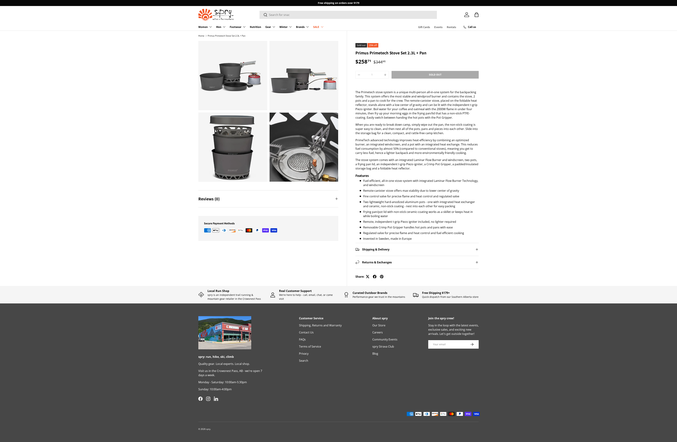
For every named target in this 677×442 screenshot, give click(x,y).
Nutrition (255, 27)
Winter (283, 27)
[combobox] (348, 15)
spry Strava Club (383, 346)
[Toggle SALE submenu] (322, 27)
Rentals (451, 27)
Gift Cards (424, 27)
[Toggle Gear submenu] (274, 27)
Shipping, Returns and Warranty (320, 325)
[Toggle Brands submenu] (307, 27)
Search (303, 361)
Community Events (384, 339)
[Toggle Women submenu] (210, 27)
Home (201, 35)
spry (208, 429)
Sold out (435, 74)
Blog (375, 354)
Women (203, 27)
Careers (377, 332)
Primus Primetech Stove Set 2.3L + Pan (226, 35)
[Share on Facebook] (374, 276)
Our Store (378, 325)
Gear (268, 27)
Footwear (235, 27)
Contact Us (306, 332)
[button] (476, 15)
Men (218, 27)
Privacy (304, 354)
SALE (316, 27)
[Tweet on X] (367, 276)
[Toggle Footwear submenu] (244, 27)
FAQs (302, 339)
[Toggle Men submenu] (224, 27)
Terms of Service (310, 346)
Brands (300, 27)
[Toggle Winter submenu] (290, 27)
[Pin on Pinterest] (381, 276)
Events (438, 27)
